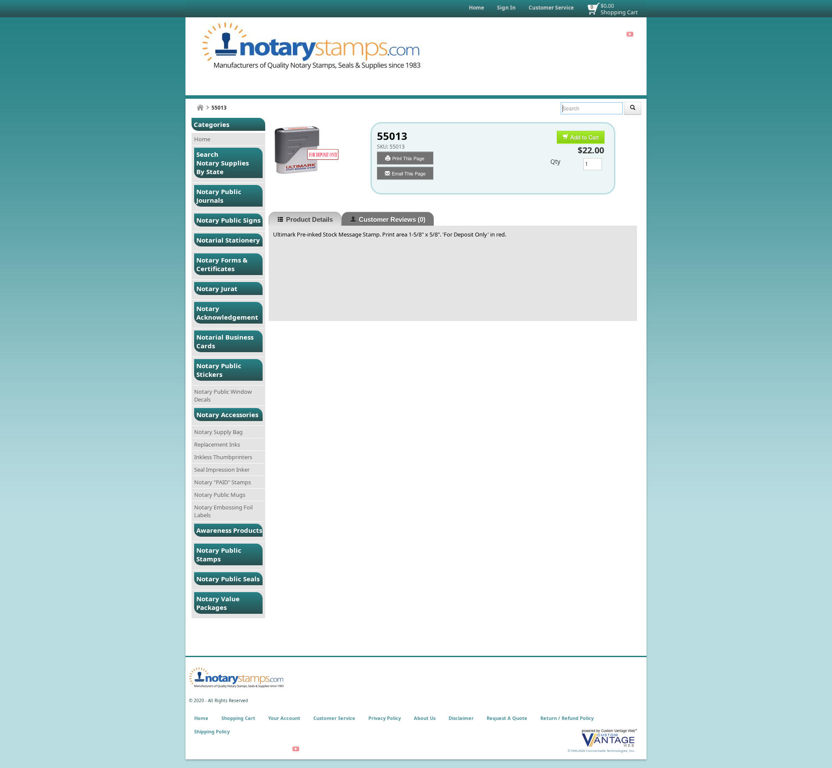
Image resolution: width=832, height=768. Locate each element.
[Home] (200, 107)
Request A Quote (507, 718)
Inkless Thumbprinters (223, 457)
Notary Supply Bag (218, 432)
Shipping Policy (212, 731)
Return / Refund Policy (567, 718)
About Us (425, 718)
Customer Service (551, 7)
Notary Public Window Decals (223, 395)
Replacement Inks (217, 444)
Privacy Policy (384, 718)
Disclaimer (461, 718)
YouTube (630, 34)
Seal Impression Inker (222, 469)
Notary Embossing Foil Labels (223, 511)
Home (476, 7)
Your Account (284, 718)
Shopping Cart (619, 12)
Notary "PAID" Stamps (222, 482)
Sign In (506, 7)
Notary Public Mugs (219, 495)
